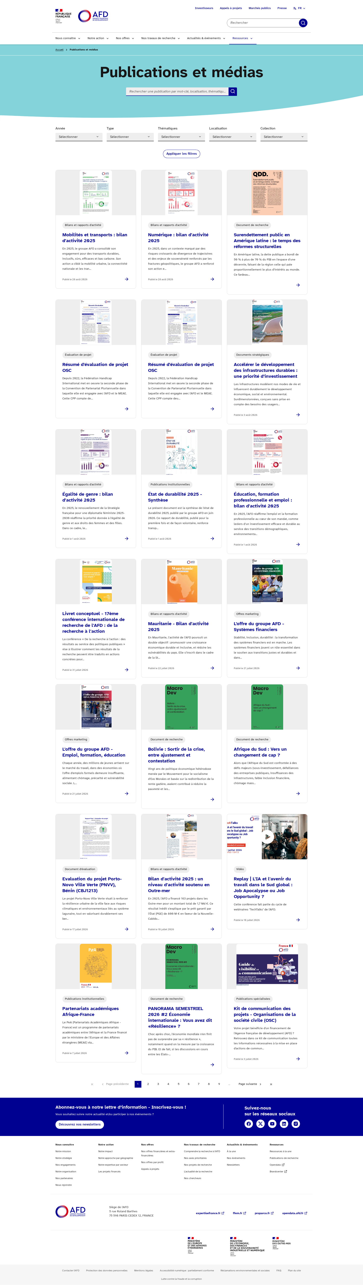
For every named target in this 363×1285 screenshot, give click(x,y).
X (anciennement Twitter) (260, 1124)
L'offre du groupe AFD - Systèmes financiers (259, 626)
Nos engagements (65, 1164)
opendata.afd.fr (292, 1213)
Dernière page (271, 1084)
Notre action (96, 38)
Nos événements (236, 1158)
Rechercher (303, 23)
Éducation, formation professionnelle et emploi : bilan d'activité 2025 (263, 500)
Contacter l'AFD (70, 1270)
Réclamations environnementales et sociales (245, 1270)
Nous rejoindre (63, 1185)
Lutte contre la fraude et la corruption (181, 1279)
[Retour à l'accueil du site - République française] (102, 16)
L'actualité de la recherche (198, 1171)
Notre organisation (65, 1171)
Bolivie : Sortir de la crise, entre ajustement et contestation (176, 755)
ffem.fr (237, 1213)
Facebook (249, 1124)
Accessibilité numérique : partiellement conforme (187, 1270)
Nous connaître (65, 38)
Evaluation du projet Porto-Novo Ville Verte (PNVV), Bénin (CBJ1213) (92, 885)
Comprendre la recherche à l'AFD (202, 1151)
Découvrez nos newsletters (80, 1124)
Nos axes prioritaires (195, 1158)
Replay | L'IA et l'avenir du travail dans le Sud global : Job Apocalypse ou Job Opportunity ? (263, 888)
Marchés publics (260, 8)
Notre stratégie (63, 1158)
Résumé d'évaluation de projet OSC (95, 367)
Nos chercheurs (192, 1178)
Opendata (275, 1164)
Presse (282, 8)
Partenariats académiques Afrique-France (90, 1011)
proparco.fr (262, 1213)
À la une (231, 1151)
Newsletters (233, 1164)
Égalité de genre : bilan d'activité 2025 (87, 497)
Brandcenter (276, 1171)
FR (300, 8)
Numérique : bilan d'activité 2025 (178, 237)
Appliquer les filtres (181, 154)
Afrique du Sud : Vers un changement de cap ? (260, 752)
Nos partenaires (64, 1178)
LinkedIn (284, 1124)
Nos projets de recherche (198, 1164)
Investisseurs (204, 8)
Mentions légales (143, 1270)
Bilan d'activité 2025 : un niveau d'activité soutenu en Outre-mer (179, 885)
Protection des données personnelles (107, 1270)
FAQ (278, 1270)
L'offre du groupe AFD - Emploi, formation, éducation (93, 752)
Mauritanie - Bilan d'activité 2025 (178, 626)
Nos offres (123, 38)
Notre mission (63, 1151)
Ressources (240, 38)
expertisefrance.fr (208, 1213)
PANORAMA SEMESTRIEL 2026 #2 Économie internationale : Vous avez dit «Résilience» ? (180, 1017)
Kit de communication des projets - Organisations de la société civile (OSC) (265, 1014)
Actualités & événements (204, 38)
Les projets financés (109, 1171)
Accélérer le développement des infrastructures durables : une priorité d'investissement (265, 370)
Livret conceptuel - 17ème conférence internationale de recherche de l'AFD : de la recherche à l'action (93, 622)
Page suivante (248, 1084)
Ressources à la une (280, 1151)
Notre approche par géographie (115, 1158)
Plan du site (294, 1270)
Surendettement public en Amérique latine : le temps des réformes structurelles (267, 240)
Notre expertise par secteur (113, 1164)
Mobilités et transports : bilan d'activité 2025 (94, 237)
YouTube (272, 1124)
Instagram (296, 1124)
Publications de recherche (284, 1158)
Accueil (59, 49)
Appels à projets (231, 8)
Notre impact (105, 1151)
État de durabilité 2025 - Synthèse (175, 497)
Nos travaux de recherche (158, 38)
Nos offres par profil (152, 1162)
